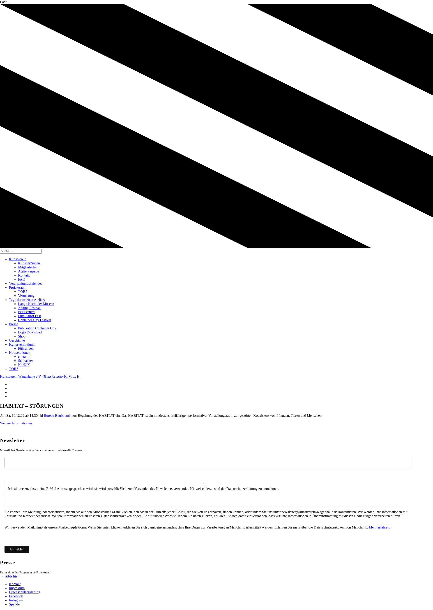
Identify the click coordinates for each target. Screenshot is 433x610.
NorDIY (24, 365)
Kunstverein (17, 259)
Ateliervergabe (28, 271)
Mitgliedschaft (28, 267)
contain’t (24, 357)
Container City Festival (34, 320)
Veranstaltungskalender (25, 283)
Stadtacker (25, 361)
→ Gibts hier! (10, 576)
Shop (21, 336)
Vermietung (26, 296)
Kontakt (24, 275)
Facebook (16, 596)
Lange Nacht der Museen (36, 304)
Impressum (17, 588)
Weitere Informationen (16, 423)
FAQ (21, 279)
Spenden (15, 604)
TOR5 (22, 291)
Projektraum (17, 287)
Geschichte (17, 340)
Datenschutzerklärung (24, 592)
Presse (13, 324)
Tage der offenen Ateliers (27, 300)
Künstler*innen (29, 263)
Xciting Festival (29, 308)
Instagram (16, 600)
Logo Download (30, 332)
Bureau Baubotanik (57, 415)
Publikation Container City (37, 328)
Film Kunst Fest (29, 316)
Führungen (26, 348)
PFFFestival (26, 312)
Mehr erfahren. (379, 527)
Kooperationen (19, 352)
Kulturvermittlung (22, 344)
